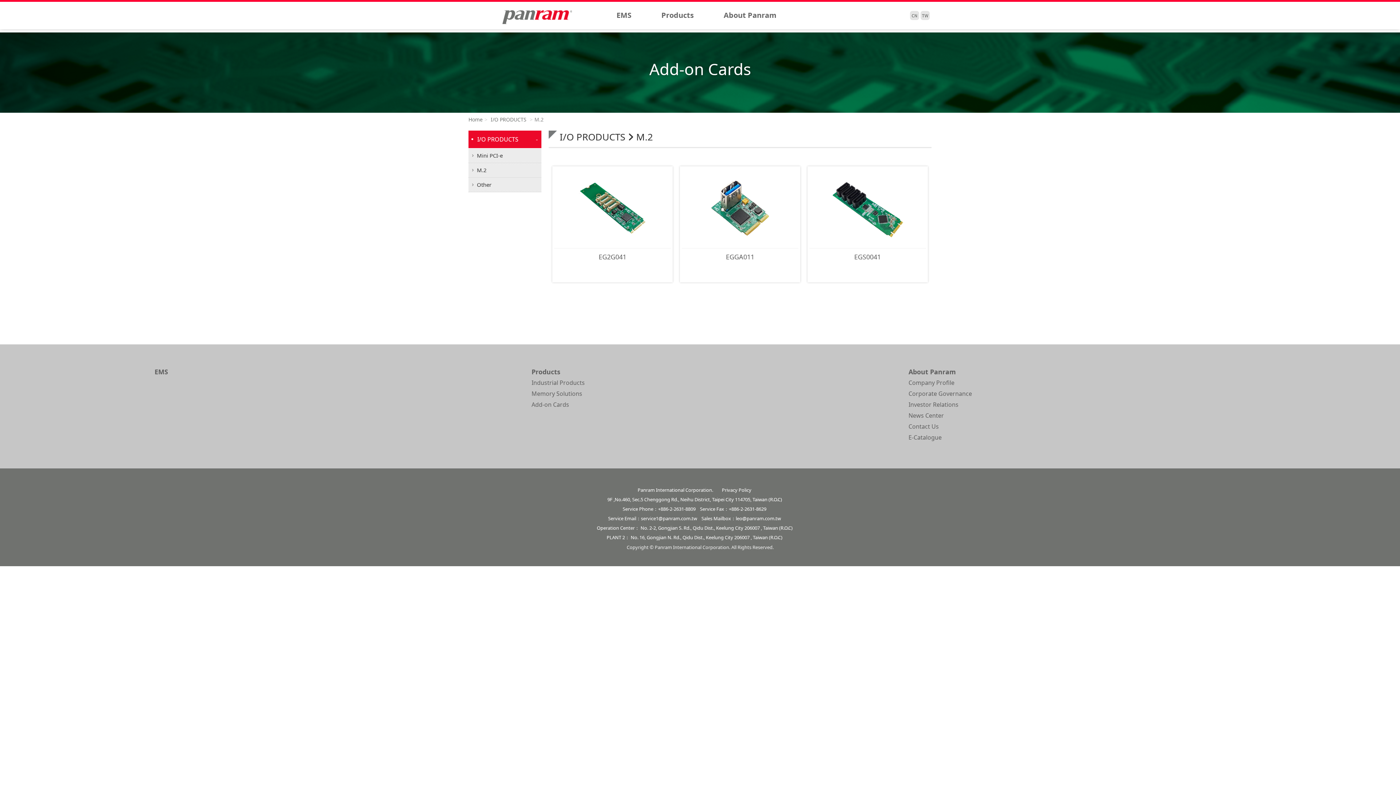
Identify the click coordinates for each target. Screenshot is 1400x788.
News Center (926, 416)
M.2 (482, 170)
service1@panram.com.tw (669, 518)
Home (475, 119)
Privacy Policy (736, 490)
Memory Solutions (557, 394)
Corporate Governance (940, 394)
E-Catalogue (925, 437)
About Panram (750, 15)
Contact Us (924, 426)
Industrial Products (558, 383)
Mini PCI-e (490, 155)
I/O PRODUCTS (507, 119)
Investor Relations (933, 405)
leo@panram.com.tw (758, 518)
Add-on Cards (550, 405)
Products (677, 15)
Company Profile (931, 383)
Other (484, 184)
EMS (624, 15)
